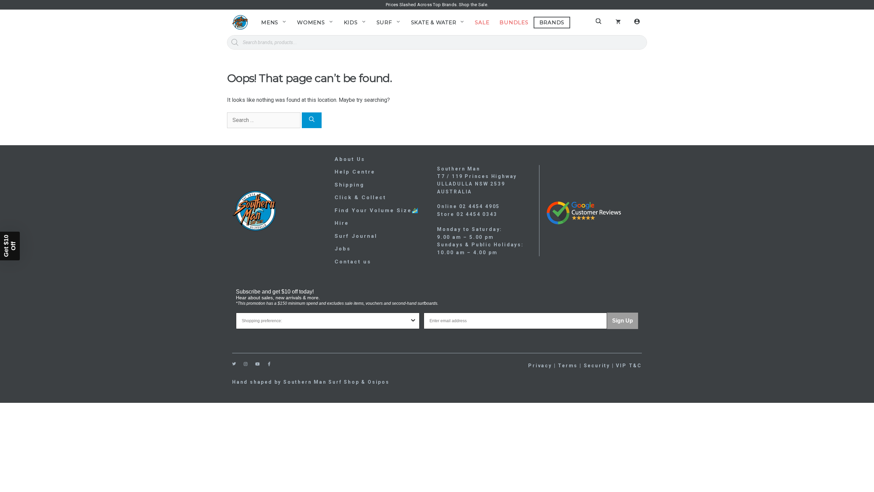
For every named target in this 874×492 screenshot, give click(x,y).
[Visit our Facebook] (269, 364)
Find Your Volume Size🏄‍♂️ (377, 210)
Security (597, 365)
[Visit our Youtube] (257, 364)
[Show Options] (413, 321)
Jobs (343, 249)
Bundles (513, 22)
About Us (350, 159)
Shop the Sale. (474, 4)
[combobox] (326, 321)
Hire (342, 223)
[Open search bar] (599, 21)
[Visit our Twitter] (234, 364)
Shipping (349, 185)
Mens (269, 22)
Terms (568, 365)
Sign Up (622, 321)
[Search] (312, 120)
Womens (311, 22)
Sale (482, 22)
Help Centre (355, 172)
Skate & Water (433, 22)
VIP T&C (629, 365)
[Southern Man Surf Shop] (240, 22)
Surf (384, 22)
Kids (351, 22)
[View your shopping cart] (618, 22)
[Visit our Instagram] (245, 364)
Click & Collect (360, 197)
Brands (552, 22)
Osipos (379, 382)
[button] (10, 246)
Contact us (353, 262)
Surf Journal (356, 236)
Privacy (540, 365)
